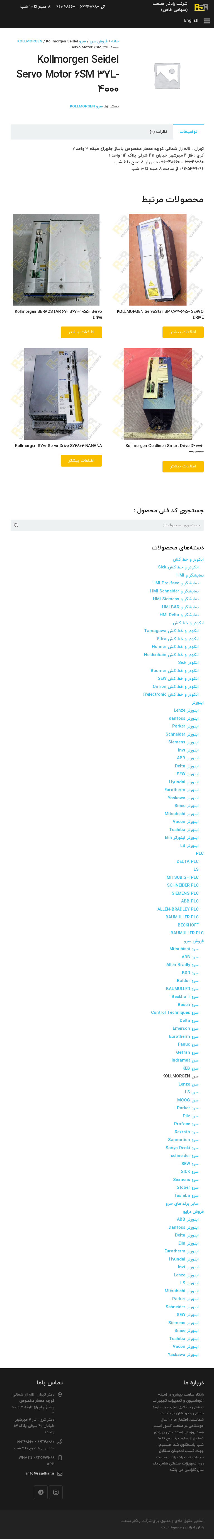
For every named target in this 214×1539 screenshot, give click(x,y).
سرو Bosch (188, 1005)
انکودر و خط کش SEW (178, 679)
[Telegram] (41, 1492)
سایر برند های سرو (182, 1204)
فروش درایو (193, 1212)
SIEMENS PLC (185, 894)
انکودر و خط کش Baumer (175, 671)
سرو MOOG (188, 1100)
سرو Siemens (186, 1180)
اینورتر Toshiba (184, 830)
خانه (115, 41)
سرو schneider (185, 1156)
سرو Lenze (189, 1084)
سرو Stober (188, 1188)
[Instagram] (56, 1492)
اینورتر (198, 703)
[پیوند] (201, 7)
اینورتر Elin (188, 1244)
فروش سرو (98, 41)
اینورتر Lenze (186, 711)
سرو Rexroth (187, 1132)
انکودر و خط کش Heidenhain (171, 655)
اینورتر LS (189, 846)
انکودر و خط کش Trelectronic (170, 695)
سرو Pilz (191, 1116)
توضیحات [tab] (188, 132)
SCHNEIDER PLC (183, 886)
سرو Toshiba (186, 1196)
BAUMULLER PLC (182, 917)
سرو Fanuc (188, 1045)
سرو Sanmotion (183, 1140)
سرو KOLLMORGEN (86, 106)
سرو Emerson (186, 1029)
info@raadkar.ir (40, 1473)
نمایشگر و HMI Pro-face (175, 583)
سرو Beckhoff (185, 997)
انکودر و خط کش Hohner (175, 647)
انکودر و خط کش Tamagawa (171, 631)
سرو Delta (189, 1021)
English (191, 21)
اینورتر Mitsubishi (182, 814)
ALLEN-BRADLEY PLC (178, 910)
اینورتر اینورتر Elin (182, 838)
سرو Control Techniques (175, 1013)
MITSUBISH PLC (183, 878)
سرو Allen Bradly (182, 965)
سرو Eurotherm (184, 1037)
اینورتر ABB (188, 758)
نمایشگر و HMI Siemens (176, 599)
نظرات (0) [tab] (158, 132)
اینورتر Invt (188, 750)
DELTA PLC (188, 862)
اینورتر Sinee (186, 806)
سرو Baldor (188, 981)
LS (196, 870)
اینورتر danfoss (184, 719)
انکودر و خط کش (188, 560)
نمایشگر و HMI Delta (179, 615)
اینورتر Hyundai (184, 782)
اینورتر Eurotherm (181, 790)
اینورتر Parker (185, 726)
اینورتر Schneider (182, 735)
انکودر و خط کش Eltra (178, 639)
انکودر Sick (188, 663)
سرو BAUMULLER (182, 989)
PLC (200, 854)
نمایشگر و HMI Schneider (174, 591)
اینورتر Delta (187, 766)
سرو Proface (186, 1124)
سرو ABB (190, 957)
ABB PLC (190, 901)
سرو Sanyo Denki (182, 1148)
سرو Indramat (185, 1060)
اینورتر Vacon (186, 822)
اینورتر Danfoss (184, 1228)
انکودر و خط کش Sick (178, 567)
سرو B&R (190, 973)
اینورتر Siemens (183, 742)
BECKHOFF (188, 925)
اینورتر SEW (188, 774)
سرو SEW (190, 1164)
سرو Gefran (187, 1053)
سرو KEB (191, 1069)
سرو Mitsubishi (184, 949)
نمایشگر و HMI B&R (180, 607)
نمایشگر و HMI (190, 575)
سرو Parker (188, 1108)
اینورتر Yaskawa (183, 798)
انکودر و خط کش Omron (176, 687)
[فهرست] (207, 21)
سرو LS (192, 1092)
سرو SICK (190, 1172)
